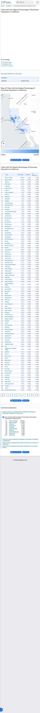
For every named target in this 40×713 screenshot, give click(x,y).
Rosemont (7, 196)
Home (2, 6)
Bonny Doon (8, 222)
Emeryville (7, 291)
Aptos (6, 358)
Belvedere (7, 277)
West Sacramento (9, 383)
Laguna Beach (8, 273)
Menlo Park (8, 360)
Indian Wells (8, 373)
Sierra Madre (8, 308)
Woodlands (8, 226)
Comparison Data (7, 64)
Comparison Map (7, 62)
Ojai (6, 346)
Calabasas (7, 331)
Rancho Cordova (9, 245)
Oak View (7, 299)
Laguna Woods (8, 281)
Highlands (7, 213)
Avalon (6, 323)
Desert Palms (8, 297)
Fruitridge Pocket (9, 228)
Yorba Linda (8, 338)
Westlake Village (9, 344)
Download (35, 92)
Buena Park (8, 381)
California (8, 6)
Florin (6, 366)
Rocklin (6, 247)
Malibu (6, 293)
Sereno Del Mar (8, 177)
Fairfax (6, 230)
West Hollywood (9, 239)
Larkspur (7, 385)
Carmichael (8, 232)
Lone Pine (7, 252)
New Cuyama (8, 310)
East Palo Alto (8, 325)
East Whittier (8, 289)
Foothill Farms (8, 314)
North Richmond (9, 260)
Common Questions (8, 66)
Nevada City (8, 271)
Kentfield (7, 352)
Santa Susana (8, 224)
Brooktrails (7, 243)
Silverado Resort (9, 205)
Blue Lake (7, 207)
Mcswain (7, 287)
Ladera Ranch (8, 188)
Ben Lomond (8, 356)
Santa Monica (8, 249)
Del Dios (7, 194)
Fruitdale (7, 186)
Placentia (7, 340)
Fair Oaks (7, 369)
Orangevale (8, 237)
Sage (6, 306)
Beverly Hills (8, 256)
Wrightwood (8, 342)
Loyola (6, 388)
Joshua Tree (8, 216)
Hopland (7, 312)
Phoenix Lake (8, 218)
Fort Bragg (7, 266)
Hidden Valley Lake (9, 275)
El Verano (7, 220)
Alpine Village (8, 179)
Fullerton (7, 321)
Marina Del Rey (8, 371)
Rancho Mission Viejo (10, 390)
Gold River (7, 199)
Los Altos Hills (8, 235)
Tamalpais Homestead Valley (10, 349)
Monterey (7, 327)
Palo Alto (7, 379)
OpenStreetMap (26, 147)
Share (26, 160)
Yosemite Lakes (9, 203)
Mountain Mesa (9, 329)
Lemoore (7, 362)
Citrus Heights (8, 268)
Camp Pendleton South (9, 284)
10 (37, 395)
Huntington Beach (9, 333)
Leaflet (19, 147)
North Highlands (9, 192)
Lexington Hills (8, 262)
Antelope (7, 209)
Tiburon (7, 354)
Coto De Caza (8, 279)
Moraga (7, 302)
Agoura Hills (8, 295)
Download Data (16, 160)
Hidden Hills (8, 254)
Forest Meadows (9, 304)
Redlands (7, 377)
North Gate (7, 184)
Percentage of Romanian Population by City (25, 6)
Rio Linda (7, 364)
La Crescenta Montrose (10, 211)
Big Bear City (8, 335)
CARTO (32, 147)
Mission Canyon (9, 319)
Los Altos (7, 375)
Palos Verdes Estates (10, 264)
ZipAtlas (36, 147)
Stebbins (7, 201)
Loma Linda (8, 258)
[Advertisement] (20, 37)
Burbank (7, 182)
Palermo (7, 190)
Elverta (6, 241)
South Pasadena (9, 316)
